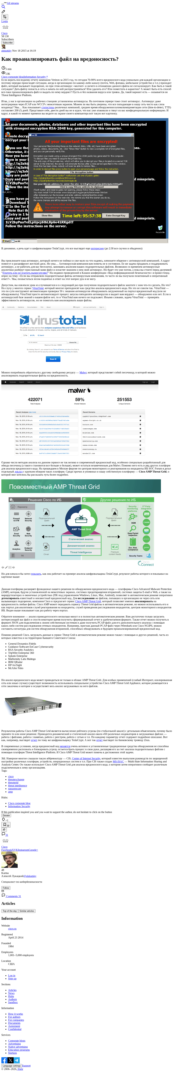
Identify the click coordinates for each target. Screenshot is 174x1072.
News (11, 993)
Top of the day (10, 911)
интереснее (97, 248)
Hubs (11, 996)
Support (26, 1065)
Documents (14, 1023)
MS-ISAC (118, 761)
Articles (12, 990)
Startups (12, 1052)
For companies (16, 1020)
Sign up (12, 978)
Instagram (23, 849)
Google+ (33, 849)
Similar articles (27, 911)
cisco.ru (12, 928)
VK (16, 849)
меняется (65, 746)
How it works (15, 1013)
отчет (34, 740)
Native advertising (18, 1046)
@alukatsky (30, 876)
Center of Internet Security (86, 758)
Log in (11, 975)
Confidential (14, 1029)
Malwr (83, 372)
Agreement (14, 1026)
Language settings (12, 1066)
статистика (47, 107)
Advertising (14, 1043)
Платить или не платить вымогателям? (25, 272)
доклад (19, 471)
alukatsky (6, 50)
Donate (6, 815)
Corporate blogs (16, 1040)
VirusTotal (38, 288)
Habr (20, 1069)
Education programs (19, 1049)
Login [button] (4, 21)
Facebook (6, 849)
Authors (12, 999)
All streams (13, 3)
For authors (14, 1016)
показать (36, 573)
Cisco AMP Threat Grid (88, 601)
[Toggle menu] (2, 4)
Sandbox (13, 1002)
